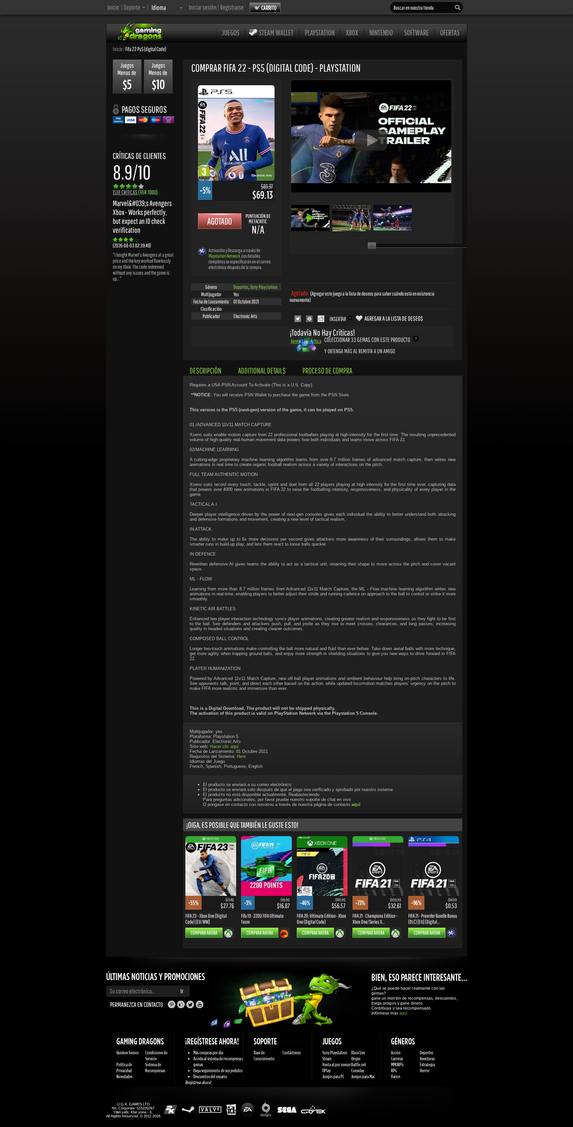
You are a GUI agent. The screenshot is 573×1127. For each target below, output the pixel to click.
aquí (403, 1013)
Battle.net (358, 1064)
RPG (394, 1070)
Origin (355, 1058)
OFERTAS (450, 32)
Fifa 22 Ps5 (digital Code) (145, 48)
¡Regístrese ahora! (198, 1082)
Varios (395, 1076)
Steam (327, 1058)
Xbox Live (358, 1052)
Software (416, 32)
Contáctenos (292, 1052)
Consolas (357, 1070)
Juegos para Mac (363, 1076)
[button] (134, 7)
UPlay (326, 1070)
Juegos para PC (333, 1076)
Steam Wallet (276, 32)
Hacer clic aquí (224, 746)
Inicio (113, 7)
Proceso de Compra (327, 370)
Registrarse (232, 7)
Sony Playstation (263, 287)
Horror (425, 1070)
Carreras (397, 1058)
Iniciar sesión (203, 7)
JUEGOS (230, 32)
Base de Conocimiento (264, 1055)
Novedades (124, 1076)
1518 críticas (135, 192)
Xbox (352, 32)
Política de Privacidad (124, 1067)
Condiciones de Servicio (156, 1055)
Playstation (320, 32)
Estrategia (427, 1064)
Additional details (262, 370)
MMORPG (397, 1064)
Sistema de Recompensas (155, 1067)
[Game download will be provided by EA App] (284, 934)
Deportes (240, 287)
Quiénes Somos (127, 1052)
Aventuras (427, 1058)
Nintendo (381, 32)
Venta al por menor (336, 1064)
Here (241, 756)
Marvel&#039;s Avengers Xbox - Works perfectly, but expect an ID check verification (142, 216)
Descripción (206, 370)
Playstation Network (224, 256)
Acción (396, 1052)
